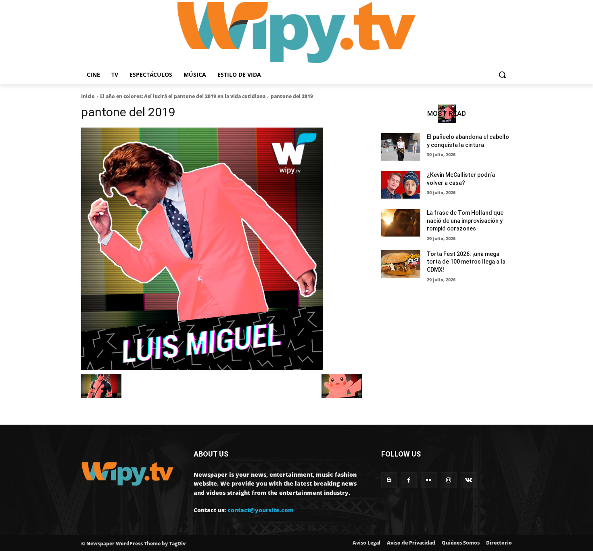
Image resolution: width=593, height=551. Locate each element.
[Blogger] (389, 480)
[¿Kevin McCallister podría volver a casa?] (400, 185)
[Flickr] (428, 480)
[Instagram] (449, 480)
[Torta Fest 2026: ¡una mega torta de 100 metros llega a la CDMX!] (400, 264)
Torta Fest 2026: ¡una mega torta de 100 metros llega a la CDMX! (466, 262)
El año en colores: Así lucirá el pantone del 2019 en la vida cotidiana (182, 96)
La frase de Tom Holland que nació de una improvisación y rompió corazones (465, 221)
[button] (502, 74)
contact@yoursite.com (261, 510)
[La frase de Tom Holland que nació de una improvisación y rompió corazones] (400, 223)
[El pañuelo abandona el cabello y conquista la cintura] (400, 147)
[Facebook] (409, 480)
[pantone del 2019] (221, 249)
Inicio (88, 96)
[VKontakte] (468, 480)
